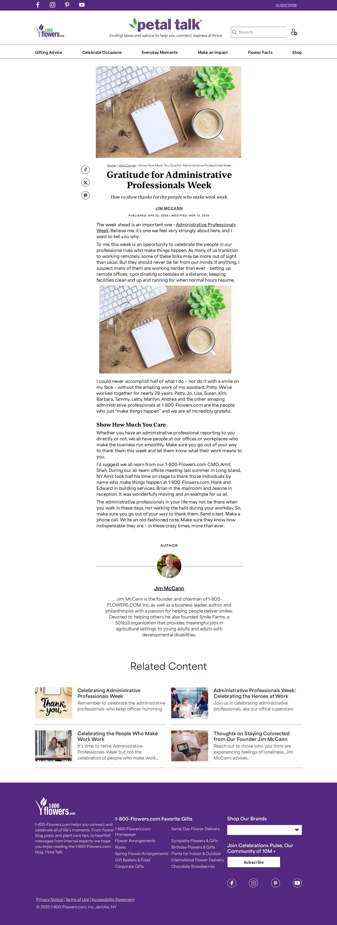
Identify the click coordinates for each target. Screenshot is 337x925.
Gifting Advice (48, 52)
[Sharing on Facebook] (85, 170)
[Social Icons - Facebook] (38, 5)
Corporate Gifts (129, 866)
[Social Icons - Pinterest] (67, 5)
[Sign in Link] (293, 33)
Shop (297, 52)
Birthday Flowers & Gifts (193, 846)
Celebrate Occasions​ (102, 52)
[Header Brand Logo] (49, 35)
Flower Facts (260, 52)
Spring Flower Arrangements (141, 853)
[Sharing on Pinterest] (85, 195)
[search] (234, 32)
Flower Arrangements (135, 840)
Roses (120, 846)
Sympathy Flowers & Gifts (194, 840)
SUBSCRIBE (286, 5)
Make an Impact (213, 52)
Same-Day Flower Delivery (195, 828)
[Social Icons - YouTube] (82, 5)
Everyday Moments (160, 52)
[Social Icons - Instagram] (52, 5)
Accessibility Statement (112, 899)
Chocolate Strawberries (193, 866)
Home (111, 165)
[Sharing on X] (85, 183)
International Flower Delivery (197, 859)
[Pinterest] (275, 886)
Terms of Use (77, 899)
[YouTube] (297, 886)
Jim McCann (169, 208)
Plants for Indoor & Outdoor (196, 853)
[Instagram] (253, 886)
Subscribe (254, 862)
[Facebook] (231, 886)
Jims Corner (127, 165)
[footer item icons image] (55, 813)
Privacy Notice (49, 899)
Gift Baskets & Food (132, 859)
